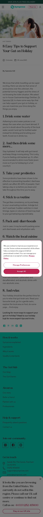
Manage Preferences (21, 265)
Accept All (21, 271)
